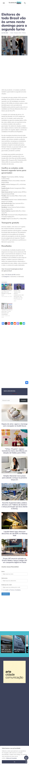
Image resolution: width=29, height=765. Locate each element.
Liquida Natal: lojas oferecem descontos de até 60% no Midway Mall (14, 533)
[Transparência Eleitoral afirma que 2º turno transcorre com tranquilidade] (6, 306)
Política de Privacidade (11, 758)
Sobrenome (4, 578)
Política (24, 33)
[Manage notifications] (26, 762)
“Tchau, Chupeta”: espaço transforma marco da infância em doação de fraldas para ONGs (14, 451)
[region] (14, 755)
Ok (14, 761)
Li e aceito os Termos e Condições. (12, 590)
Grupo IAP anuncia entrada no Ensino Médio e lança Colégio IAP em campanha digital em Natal (14, 560)
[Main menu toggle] (4, 3)
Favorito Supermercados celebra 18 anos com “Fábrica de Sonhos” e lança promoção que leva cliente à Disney (14, 506)
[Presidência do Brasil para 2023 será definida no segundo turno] (6, 287)
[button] (25, 3)
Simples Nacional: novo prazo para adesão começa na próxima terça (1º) (14, 478)
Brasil (11, 33)
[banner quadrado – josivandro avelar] (14, 672)
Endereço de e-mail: (6, 584)
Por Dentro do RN (10, 274)
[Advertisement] (14, 72)
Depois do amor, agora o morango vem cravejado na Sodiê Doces (15, 425)
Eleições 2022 (17, 33)
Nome (3, 571)
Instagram (6, 276)
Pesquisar (23, 400)
